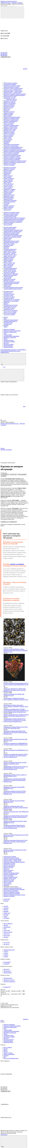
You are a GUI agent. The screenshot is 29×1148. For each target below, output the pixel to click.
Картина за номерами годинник (12, 892)
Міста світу (6, 868)
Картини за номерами (9, 329)
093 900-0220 (4, 54)
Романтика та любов (9, 879)
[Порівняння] (12, 375)
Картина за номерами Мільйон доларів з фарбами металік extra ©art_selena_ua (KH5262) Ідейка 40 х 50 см (15, 650)
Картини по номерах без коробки (12, 330)
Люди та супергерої (9, 881)
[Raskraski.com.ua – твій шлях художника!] (7, 1002)
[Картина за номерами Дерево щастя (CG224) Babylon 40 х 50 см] (16, 842)
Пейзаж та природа (8, 870)
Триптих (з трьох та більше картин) (12, 859)
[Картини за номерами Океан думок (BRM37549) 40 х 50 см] (16, 808)
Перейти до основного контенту (9, 1)
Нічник (5, 339)
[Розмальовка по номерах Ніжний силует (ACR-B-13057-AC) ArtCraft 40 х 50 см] (16, 720)
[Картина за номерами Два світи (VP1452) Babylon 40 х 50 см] (16, 793)
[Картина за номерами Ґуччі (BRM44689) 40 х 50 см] (16, 744)
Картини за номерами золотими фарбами (14, 889)
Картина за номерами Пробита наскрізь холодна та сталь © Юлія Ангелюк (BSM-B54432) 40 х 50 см (16, 685)
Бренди (6, 349)
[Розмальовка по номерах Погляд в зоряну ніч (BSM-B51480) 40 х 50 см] (16, 768)
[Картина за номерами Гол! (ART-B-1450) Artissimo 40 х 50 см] (16, 690)
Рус (4, 367)
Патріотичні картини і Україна (11, 858)
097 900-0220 (4, 52)
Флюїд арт (6, 343)
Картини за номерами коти (10, 874)
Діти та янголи (7, 884)
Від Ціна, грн (4, 991)
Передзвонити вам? (5, 57)
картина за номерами (17, 564)
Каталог (3, 349)
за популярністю (5, 474)
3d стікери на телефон (9, 341)
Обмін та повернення (9, 1054)
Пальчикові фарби (8, 345)
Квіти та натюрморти (9, 866)
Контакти (9, 351)
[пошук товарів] (12, 12)
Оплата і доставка (17, 349)
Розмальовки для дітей (9, 863)
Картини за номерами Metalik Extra (12, 888)
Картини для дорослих (9, 864)
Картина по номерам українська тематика (14, 862)
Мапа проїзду (4, 1134)
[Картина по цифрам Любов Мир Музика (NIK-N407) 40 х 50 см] (16, 732)
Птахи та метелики (8, 875)
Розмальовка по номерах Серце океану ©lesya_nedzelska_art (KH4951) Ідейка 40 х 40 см (16, 705)
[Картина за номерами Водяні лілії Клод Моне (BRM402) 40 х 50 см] (16, 817)
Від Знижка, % (4, 994)
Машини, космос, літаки (10, 878)
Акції (5, 333)
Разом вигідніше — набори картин (12, 860)
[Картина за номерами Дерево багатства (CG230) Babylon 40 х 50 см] (16, 827)
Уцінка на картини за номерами (12, 893)
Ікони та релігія (7, 882)
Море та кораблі (8, 871)
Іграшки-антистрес (8, 347)
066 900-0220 (4, 55)
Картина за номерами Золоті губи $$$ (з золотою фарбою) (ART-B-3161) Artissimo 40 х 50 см (16, 715)
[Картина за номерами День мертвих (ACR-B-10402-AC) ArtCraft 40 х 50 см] (16, 756)
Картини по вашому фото (10, 332)
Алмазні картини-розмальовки (11, 336)
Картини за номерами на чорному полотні (14, 894)
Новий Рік (6, 885)
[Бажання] (14, 388)
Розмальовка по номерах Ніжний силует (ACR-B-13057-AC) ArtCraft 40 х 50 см (16, 727)
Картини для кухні (8, 867)
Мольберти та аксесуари (10, 337)
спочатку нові (13, 474)
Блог (12, 351)
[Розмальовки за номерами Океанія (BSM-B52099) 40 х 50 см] (16, 780)
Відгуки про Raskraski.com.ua (11, 1058)
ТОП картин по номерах (10, 856)
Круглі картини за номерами (11, 890)
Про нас (10, 349)
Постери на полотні (9, 344)
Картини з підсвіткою (9, 896)
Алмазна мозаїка (8, 334)
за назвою (3, 476)
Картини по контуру (12, 99)
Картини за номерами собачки (11, 873)
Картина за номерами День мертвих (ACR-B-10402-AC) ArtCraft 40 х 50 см (15, 763)
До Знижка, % (15, 994)
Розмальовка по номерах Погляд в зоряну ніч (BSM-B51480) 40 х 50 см (15, 775)
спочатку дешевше (22, 474)
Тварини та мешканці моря (10, 877)
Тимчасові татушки (8, 340)
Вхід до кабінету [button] (8, 1047)
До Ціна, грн (15, 991)
